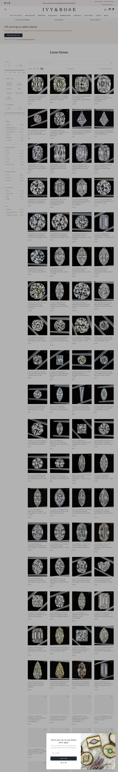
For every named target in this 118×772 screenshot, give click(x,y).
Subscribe (63, 758)
